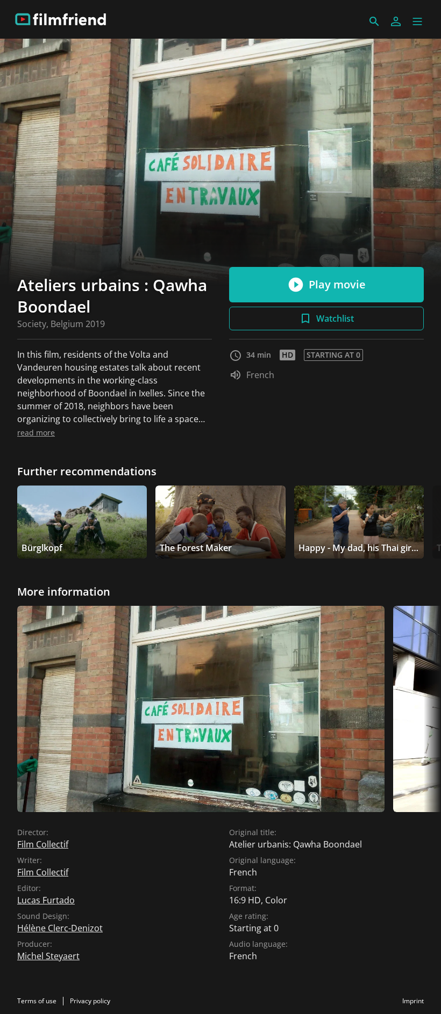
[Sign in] (396, 21)
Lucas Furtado (46, 900)
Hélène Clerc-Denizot (60, 928)
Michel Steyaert (48, 956)
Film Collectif (42, 844)
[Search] (374, 21)
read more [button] (36, 433)
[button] (417, 21)
